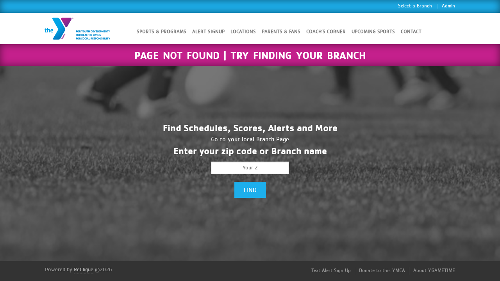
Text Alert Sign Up (331, 270)
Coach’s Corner (326, 31)
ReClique (83, 269)
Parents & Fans (281, 31)
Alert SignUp (208, 31)
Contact (411, 31)
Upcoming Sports (373, 31)
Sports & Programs (161, 31)
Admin (448, 6)
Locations (243, 31)
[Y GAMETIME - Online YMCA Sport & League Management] (84, 28)
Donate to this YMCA (382, 270)
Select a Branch (415, 6)
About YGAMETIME (434, 270)
